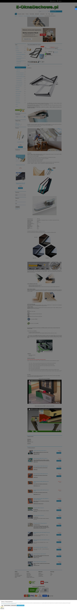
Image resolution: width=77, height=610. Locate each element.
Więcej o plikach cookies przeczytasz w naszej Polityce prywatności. (8, 603)
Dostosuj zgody (13, 605)
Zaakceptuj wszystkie (20, 605)
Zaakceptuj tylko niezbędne (6, 605)
